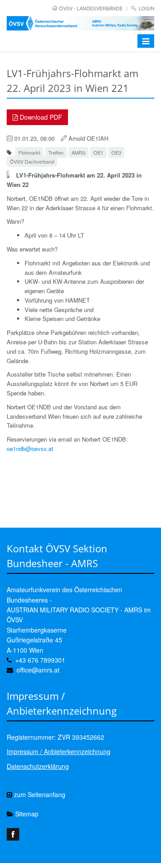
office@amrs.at (38, 669)
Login (146, 8)
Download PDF (40, 117)
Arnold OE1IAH (88, 138)
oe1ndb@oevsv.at (30, 448)
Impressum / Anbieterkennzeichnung (58, 751)
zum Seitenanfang (38, 794)
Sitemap (25, 813)
